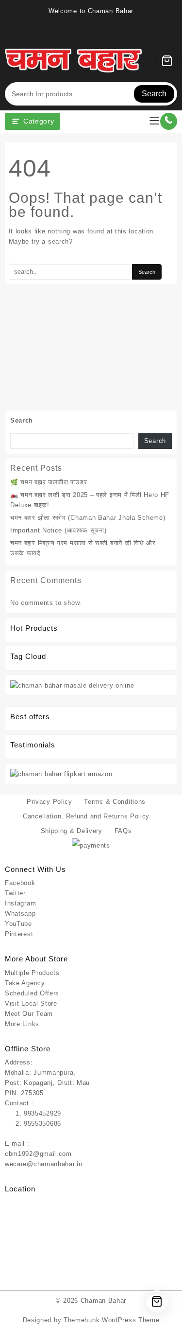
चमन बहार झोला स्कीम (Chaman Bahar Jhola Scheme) (87, 517)
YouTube (18, 923)
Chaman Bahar (103, 1300)
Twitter (15, 893)
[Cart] (167, 61)
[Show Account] (131, 61)
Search (154, 93)
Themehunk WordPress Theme (112, 1320)
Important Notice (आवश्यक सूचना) (58, 530)
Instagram (20, 903)
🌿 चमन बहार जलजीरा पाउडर (48, 482)
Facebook (20, 883)
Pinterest (19, 934)
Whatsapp (20, 913)
